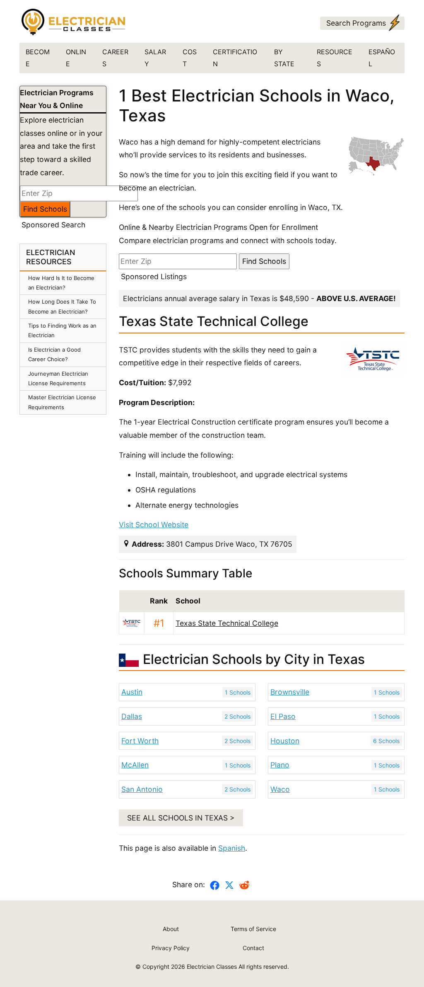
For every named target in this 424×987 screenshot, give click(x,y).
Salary (155, 58)
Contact (253, 947)
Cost (190, 58)
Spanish (231, 848)
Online (76, 58)
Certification (235, 58)
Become (38, 58)
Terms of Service (253, 928)
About (171, 928)
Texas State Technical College (227, 623)
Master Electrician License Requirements (62, 402)
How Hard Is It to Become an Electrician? (61, 283)
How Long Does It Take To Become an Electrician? (62, 306)
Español (382, 58)
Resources (334, 58)
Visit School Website (153, 524)
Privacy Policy (171, 947)
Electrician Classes (212, 966)
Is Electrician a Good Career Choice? (54, 354)
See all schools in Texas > (181, 817)
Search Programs (356, 23)
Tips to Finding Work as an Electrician (62, 330)
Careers (115, 58)
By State (284, 58)
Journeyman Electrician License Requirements (58, 378)
